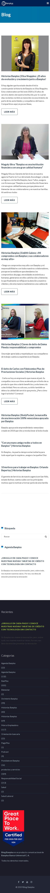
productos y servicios (10, 769)
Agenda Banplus (8, 663)
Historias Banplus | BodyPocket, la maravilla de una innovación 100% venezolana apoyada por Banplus (24, 418)
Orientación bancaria (10, 734)
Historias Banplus (9, 707)
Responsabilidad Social (11, 778)
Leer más (9, 112)
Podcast (5, 752)
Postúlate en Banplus (10, 760)
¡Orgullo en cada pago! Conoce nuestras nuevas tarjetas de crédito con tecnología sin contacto (22, 561)
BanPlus (4, 681)
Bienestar (5, 690)
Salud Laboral (7, 796)
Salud (3, 787)
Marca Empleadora (9, 725)
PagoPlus (5, 743)
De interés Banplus (9, 698)
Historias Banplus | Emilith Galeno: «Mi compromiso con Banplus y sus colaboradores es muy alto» (25, 255)
